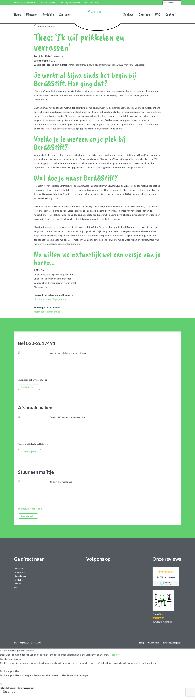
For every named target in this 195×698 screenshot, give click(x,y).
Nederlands (169, 2)
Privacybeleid (153, 643)
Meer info (114, 654)
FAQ (157, 14)
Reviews (128, 14)
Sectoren (64, 14)
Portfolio (48, 14)
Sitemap (141, 643)
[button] (167, 607)
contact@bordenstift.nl (30, 508)
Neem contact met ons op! (47, 311)
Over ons (144, 14)
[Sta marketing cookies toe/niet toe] (1, 683)
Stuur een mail (27, 516)
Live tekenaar (20, 576)
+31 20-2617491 (48, 2)
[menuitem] (10, 691)
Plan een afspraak (29, 451)
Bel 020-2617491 (28, 387)
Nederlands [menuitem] (11, 691)
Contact (170, 14)
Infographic (19, 572)
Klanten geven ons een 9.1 (25, 2)
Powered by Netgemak (171, 643)
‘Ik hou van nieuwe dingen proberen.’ (51, 299)
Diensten (31, 14)
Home (17, 14)
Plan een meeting (91, 2)
